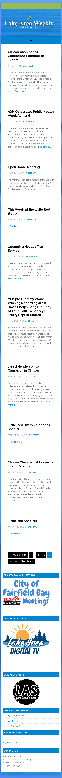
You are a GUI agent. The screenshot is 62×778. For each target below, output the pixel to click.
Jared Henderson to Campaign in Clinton (23, 368)
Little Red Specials (22, 521)
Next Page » (27, 561)
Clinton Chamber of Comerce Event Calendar (30, 464)
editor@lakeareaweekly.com (22, 759)
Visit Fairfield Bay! (15, 726)
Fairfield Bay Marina (16, 721)
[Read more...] (20, 91)
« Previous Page (18, 555)
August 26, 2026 (10, 742)
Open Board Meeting (24, 167)
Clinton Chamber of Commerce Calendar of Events (26, 56)
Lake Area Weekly (29, 22)
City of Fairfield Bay (15, 716)
